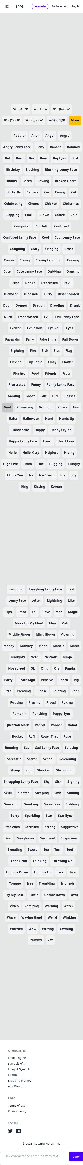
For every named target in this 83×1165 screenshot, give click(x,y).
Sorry (15, 815)
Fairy (30, 339)
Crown (9, 260)
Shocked (44, 770)
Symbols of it (16, 1063)
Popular (19, 135)
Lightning (54, 600)
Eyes (69, 328)
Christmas (71, 203)
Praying (35, 702)
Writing (48, 929)
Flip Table (34, 362)
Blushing (32, 169)
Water (68, 906)
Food (35, 373)
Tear (57, 849)
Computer (22, 226)
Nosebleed (16, 668)
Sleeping (42, 793)
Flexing (16, 362)
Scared (32, 759)
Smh (57, 793)
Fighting (17, 350)
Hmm (27, 464)
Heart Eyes (65, 441)
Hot (41, 464)
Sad (27, 747)
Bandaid (73, 147)
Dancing (73, 271)
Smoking (31, 804)
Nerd (34, 657)
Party (8, 679)
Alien (35, 135)
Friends (51, 373)
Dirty (48, 294)
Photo (63, 679)
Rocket (17, 736)
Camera (32, 192)
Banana (55, 147)
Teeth (71, 849)
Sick (58, 781)
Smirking (11, 804)
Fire (33, 350)
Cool (45, 237)
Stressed (32, 827)
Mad (59, 612)
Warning (51, 906)
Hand (49, 418)
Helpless (51, 452)
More (75, 120)
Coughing (17, 249)
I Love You (15, 475)
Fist (57, 350)
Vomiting (31, 906)
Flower (67, 362)
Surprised (47, 838)
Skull (8, 793)
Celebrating (13, 203)
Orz (56, 668)
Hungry (74, 464)
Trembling (47, 883)
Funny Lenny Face (60, 384)
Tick (60, 872)
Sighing (73, 781)
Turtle (33, 895)
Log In (76, 6)
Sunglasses (25, 838)
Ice (31, 475)
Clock (29, 215)
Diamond (11, 294)
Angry (65, 135)
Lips (8, 612)
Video (14, 906)
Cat (73, 192)
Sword (33, 849)
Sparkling (32, 815)
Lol (34, 612)
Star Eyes (65, 815)
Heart (47, 441)
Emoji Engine (17, 1058)
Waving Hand (31, 917)
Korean (56, 486)
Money (9, 646)
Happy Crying (61, 430)
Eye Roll (54, 328)
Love (46, 612)
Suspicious (69, 838)
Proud (51, 702)
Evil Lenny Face (67, 316)
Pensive (47, 679)
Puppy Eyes (62, 713)
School (48, 759)
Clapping (12, 215)
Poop (76, 691)
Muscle (58, 646)
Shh (28, 770)
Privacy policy (17, 1111)
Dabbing (54, 271)
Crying (25, 260)
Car (46, 192)
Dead (15, 283)
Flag (68, 350)
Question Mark (17, 725)
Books (12, 181)
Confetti (42, 226)
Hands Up (66, 418)
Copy (76, 1156)
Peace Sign (26, 679)
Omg (44, 668)
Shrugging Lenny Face (21, 781)
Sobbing (72, 804)
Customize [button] (40, 6)
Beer (43, 158)
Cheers (33, 203)
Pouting (16, 702)
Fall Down (70, 339)
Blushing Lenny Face (61, 169)
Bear (19, 158)
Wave (11, 917)
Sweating (15, 849)
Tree (30, 883)
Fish (45, 350)
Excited (15, 328)
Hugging (56, 464)
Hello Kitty (31, 452)
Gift (44, 396)
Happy (40, 430)
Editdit (12, 1075)
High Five (10, 464)
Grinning (46, 407)
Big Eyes (59, 158)
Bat (7, 158)
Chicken (51, 203)
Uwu (74, 895)
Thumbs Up (42, 872)
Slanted (24, 793)
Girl (55, 396)
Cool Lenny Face (67, 237)
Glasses (69, 396)
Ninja (67, 657)
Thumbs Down (17, 872)
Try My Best (14, 895)
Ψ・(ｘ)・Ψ (34, 120)
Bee (31, 158)
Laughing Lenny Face (45, 589)
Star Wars (12, 827)
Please (42, 691)
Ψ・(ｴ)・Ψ (12, 120)
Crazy (35, 249)
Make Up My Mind (29, 623)
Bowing (43, 181)
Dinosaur (31, 294)
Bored (27, 181)
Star (49, 815)
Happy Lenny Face (23, 441)
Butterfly (14, 192)
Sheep (15, 770)
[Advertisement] (41, 57)
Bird (75, 158)
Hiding (69, 452)
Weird (52, 917)
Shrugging (64, 770)
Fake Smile (47, 339)
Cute (7, 271)
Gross (62, 407)
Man (52, 623)
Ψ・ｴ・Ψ (40, 109)
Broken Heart (65, 181)
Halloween (31, 418)
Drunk (75, 305)
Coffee (60, 215)
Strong (50, 827)
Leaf (71, 589)
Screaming (67, 759)
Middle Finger (19, 634)
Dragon (39, 305)
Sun (8, 838)
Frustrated (17, 384)
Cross (68, 249)
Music (74, 646)
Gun (76, 407)
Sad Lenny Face (47, 747)
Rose (67, 736)
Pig (76, 679)
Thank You (19, 861)
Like (71, 600)
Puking (67, 702)
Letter (36, 600)
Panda (70, 668)
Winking (69, 917)
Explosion (34, 328)
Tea (46, 849)
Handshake (20, 430)
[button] (7, 6)
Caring (60, 192)
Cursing (73, 260)
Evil (47, 316)
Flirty (52, 362)
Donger (21, 305)
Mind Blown (45, 634)
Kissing (39, 486)
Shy (47, 781)
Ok (33, 668)
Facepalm (12, 339)
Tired (73, 872)
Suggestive (69, 827)
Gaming (14, 396)
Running (11, 747)
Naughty (18, 657)
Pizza (7, 691)
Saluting (71, 747)
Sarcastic (14, 759)
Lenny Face (17, 600)
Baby (40, 147)
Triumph (67, 883)
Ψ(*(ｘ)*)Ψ (57, 120)
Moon (43, 646)
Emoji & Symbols (19, 1069)
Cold (74, 215)
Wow (32, 929)
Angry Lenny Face (17, 147)
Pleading (24, 691)
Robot (72, 725)
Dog (6, 305)
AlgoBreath (15, 1086)
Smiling (73, 793)
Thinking (40, 861)
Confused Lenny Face (19, 237)
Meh (64, 623)
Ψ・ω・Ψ (20, 109)
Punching (39, 713)
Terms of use (16, 1105)
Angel (49, 135)
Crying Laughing (48, 260)
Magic (73, 612)
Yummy (36, 940)
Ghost (30, 396)
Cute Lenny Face (29, 271)
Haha (13, 418)
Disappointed (68, 294)
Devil (67, 283)
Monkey (26, 646)
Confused (61, 226)
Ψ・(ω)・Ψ (61, 109)
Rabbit (40, 725)
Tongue (15, 883)
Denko (30, 283)
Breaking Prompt (19, 1080)
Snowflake (52, 804)
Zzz (50, 940)
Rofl (32, 736)
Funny (36, 384)
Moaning (67, 634)
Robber (56, 725)
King (24, 486)
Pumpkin (19, 713)
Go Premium (59, 6)
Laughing (16, 589)
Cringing (52, 249)
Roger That (49, 736)
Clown (44, 215)
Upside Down (54, 895)
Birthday (13, 169)
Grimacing (25, 407)
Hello (12, 452)
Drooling (57, 305)
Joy (73, 475)
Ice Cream (47, 475)
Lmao (22, 612)
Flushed (19, 373)
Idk (62, 475)
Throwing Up (62, 861)
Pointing (59, 691)
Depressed (49, 283)
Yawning (66, 929)
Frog (66, 373)
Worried (16, 929)
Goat (7, 407)
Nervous (51, 657)
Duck (8, 316)
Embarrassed (28, 316)
